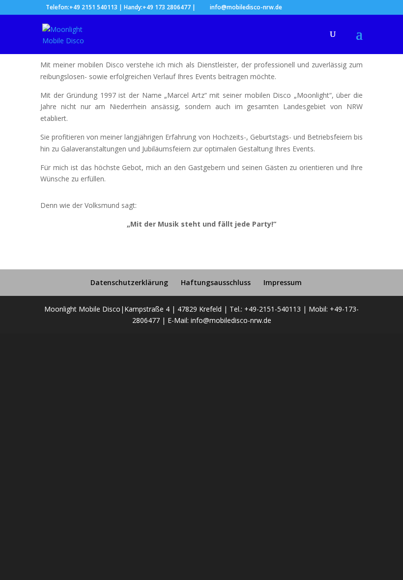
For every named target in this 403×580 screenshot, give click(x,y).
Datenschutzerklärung (129, 282)
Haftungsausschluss (216, 282)
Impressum (282, 282)
